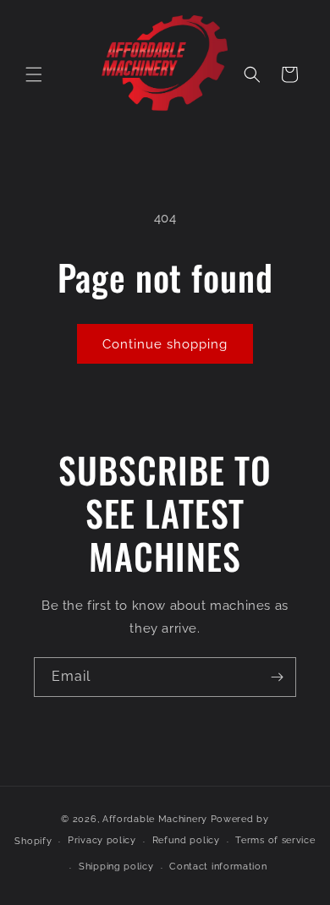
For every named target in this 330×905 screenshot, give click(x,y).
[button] (33, 74)
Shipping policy (116, 866)
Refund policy (186, 840)
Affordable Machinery (154, 819)
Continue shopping (165, 344)
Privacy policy (102, 840)
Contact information (218, 866)
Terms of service (275, 840)
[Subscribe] (276, 677)
